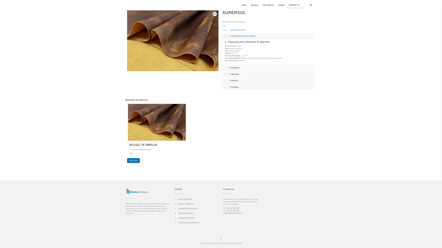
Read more (133, 160)
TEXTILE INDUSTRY (185, 213)
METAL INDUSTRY (185, 199)
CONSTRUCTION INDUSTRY (189, 223)
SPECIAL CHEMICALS (186, 204)
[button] (215, 14)
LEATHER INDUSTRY (238, 30)
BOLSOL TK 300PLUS (143, 144)
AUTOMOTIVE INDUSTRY (187, 209)
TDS (224, 26)
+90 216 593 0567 (232, 208)
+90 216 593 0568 (232, 210)
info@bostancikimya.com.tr (233, 213)
